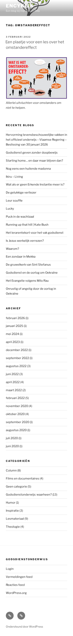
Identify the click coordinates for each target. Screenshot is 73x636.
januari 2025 (14, 326)
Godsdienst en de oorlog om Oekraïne (32, 272)
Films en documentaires (22, 478)
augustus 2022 (16, 366)
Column (11, 470)
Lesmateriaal (15, 518)
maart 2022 (14, 390)
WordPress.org (16, 593)
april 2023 (13, 342)
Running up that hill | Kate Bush (27, 224)
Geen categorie (16, 486)
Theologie (13, 526)
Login (10, 569)
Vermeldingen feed (19, 577)
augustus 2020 (16, 430)
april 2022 (13, 382)
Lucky (10, 208)
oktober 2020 (15, 414)
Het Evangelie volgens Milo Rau (27, 280)
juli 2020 (12, 438)
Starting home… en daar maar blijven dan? (34, 160)
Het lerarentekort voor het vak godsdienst (34, 232)
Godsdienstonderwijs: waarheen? (29, 494)
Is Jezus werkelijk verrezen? (25, 240)
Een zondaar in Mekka (20, 256)
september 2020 (17, 422)
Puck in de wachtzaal (20, 216)
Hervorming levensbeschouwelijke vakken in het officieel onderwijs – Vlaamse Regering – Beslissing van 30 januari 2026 (36, 139)
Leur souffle (14, 200)
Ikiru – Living (14, 176)
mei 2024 (12, 334)
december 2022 (17, 350)
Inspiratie (12, 510)
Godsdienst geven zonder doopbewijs (32, 152)
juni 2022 (12, 374)
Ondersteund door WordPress (24, 626)
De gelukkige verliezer (21, 192)
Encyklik (20, 6)
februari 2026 (15, 318)
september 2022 (17, 358)
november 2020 (17, 406)
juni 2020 (12, 446)
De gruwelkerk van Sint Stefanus (28, 264)
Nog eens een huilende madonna (28, 168)
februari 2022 (15, 398)
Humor (10, 502)
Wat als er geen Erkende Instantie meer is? (35, 184)
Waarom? (12, 249)
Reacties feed (15, 585)
